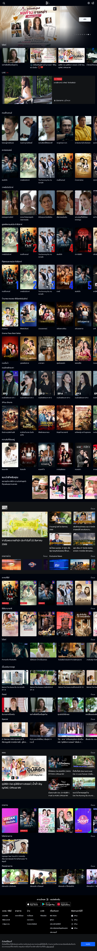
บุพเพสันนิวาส (24, 363)
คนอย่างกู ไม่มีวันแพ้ (26, 143)
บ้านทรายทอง (79, 180)
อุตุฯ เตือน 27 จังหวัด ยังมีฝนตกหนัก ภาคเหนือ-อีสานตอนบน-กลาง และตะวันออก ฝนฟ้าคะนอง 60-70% (83, 549)
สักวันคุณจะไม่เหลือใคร (45, 217)
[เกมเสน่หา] (83, 455)
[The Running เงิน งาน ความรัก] (46, 165)
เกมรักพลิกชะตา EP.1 (8, 398)
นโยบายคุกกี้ (53, 932)
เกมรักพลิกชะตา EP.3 (45, 398)
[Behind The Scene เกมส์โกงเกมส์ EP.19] (71, 677)
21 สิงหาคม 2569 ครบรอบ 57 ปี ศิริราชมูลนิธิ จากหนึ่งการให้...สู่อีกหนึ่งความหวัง (15, 741)
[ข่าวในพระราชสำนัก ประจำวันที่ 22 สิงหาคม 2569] (25, 524)
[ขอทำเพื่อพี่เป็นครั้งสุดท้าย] (15, 55)
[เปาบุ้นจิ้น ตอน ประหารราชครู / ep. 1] (46, 624)
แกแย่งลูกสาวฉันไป (7, 217)
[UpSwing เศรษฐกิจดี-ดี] (79, 564)
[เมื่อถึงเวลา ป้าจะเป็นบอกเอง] (43, 650)
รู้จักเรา (52, 920)
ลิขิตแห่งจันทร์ (24, 329)
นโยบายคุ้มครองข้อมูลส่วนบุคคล (59, 928)
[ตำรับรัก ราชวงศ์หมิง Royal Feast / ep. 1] (83, 624)
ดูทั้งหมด (67, 100)
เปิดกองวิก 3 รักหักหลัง (9, 886)
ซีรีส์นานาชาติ (6, 920)
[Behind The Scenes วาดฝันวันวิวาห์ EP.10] (43, 677)
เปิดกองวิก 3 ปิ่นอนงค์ (37, 886)
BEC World (53, 916)
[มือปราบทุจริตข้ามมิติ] (10, 417)
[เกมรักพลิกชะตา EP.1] (10, 383)
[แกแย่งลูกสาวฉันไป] (10, 202)
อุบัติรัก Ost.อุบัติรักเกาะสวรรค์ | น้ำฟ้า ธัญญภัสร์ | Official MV (71, 66)
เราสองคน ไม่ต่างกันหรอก (83, 143)
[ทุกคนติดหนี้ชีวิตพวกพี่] (46, 128)
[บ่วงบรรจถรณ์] (46, 314)
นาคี (94, 329)
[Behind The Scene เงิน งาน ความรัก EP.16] (15, 677)
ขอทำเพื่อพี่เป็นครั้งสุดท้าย (10, 65)
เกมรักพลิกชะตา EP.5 (81, 398)
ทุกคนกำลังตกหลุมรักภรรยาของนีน (26, 218)
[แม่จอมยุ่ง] (75, 487)
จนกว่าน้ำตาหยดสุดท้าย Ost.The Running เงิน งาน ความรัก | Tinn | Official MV (84, 794)
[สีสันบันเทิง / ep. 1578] (10, 820)
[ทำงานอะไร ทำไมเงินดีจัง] (15, 650)
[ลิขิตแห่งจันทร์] (28, 314)
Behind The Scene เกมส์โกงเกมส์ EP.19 (70, 687)
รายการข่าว (30, 920)
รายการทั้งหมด (19, 916)
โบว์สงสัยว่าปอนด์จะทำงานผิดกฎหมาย (70, 660)
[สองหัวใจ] (10, 165)
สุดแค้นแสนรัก (61, 363)
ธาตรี (58, 291)
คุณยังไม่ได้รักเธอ (63, 714)
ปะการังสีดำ (78, 254)
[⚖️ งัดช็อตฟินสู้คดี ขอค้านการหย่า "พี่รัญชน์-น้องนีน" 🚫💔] (43, 55)
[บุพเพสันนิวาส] (28, 348)
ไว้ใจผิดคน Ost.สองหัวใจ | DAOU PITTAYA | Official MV (59, 772)
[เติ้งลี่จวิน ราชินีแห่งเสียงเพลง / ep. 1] (10, 624)
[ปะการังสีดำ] (83, 240)
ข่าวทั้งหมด (30, 916)
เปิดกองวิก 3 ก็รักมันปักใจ (66, 886)
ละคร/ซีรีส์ (5, 916)
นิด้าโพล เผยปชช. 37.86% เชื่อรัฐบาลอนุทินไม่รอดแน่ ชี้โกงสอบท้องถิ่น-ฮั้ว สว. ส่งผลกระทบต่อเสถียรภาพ (60, 549)
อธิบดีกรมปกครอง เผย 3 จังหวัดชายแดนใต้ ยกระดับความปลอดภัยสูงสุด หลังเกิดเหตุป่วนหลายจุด (84, 528)
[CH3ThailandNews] (58, 564)
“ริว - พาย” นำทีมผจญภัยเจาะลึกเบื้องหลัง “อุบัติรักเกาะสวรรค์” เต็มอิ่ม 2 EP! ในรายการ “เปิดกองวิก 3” (70, 741)
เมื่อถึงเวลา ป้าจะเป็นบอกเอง (38, 660)
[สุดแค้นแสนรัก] (65, 348)
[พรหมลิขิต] (83, 348)
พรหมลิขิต (78, 363)
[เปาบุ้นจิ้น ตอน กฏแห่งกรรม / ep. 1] (65, 624)
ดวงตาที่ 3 (41, 469)
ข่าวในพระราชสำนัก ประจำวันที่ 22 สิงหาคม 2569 (22, 542)
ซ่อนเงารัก (5, 469)
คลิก (85, 19)
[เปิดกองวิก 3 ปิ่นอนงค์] (43, 876)
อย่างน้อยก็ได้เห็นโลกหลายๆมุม (81, 218)
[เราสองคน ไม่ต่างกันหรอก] (83, 128)
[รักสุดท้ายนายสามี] (65, 417)
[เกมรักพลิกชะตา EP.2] (28, 383)
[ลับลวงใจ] (28, 455)
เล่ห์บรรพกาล (79, 329)
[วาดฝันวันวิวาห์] (28, 165)
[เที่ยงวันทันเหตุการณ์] (32, 564)
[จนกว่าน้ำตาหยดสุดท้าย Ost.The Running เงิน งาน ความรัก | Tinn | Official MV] (84, 783)
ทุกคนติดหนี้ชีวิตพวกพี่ (45, 143)
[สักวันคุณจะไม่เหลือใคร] (46, 202)
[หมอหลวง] (10, 314)
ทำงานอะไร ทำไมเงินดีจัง (9, 660)
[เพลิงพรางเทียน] (65, 314)
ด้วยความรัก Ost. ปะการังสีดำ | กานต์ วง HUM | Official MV (58, 794)
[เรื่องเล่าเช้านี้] (11, 564)
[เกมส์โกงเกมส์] (65, 165)
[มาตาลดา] (46, 348)
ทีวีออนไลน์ (43, 916)
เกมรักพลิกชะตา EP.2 (26, 398)
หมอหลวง (5, 329)
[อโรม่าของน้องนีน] (65, 202)
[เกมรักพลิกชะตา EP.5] (83, 383)
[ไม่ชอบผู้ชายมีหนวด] (10, 128)
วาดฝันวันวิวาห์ (24, 180)
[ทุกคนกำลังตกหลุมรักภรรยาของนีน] (28, 202)
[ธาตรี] (65, 277)
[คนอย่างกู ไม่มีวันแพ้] (28, 128)
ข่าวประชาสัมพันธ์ (32, 924)
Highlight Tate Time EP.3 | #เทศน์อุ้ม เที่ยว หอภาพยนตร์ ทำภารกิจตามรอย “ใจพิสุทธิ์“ (14, 859)
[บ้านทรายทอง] (83, 165)
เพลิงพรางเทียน (61, 329)
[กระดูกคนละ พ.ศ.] (65, 128)
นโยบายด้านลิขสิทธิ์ (55, 924)
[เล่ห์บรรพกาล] (83, 314)
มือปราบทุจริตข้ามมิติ (8, 432)
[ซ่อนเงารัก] (10, 455)
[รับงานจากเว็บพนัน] (15, 705)
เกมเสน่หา (78, 469)
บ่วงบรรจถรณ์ (42, 329)
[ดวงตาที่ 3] (46, 455)
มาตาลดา (41, 363)
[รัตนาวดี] (40, 487)
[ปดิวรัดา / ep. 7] (83, 593)
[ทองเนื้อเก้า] (10, 348)
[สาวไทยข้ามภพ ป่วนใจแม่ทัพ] (28, 417)
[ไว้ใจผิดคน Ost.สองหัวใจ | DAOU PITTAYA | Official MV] (59, 762)
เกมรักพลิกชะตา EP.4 (63, 398)
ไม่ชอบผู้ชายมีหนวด (8, 143)
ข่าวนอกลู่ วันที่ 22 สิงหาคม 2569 (58, 528)
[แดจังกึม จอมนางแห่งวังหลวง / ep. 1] (28, 624)
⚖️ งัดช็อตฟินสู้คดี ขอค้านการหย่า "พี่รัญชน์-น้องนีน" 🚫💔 (43, 66)
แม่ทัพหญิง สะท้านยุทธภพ (83, 432)
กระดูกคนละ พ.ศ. (62, 143)
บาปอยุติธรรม (61, 469)
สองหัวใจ (4, 180)
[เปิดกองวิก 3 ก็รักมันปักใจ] (71, 876)
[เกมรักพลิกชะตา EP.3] (46, 383)
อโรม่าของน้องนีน (62, 217)
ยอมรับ (88, 944)
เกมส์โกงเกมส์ (61, 180)
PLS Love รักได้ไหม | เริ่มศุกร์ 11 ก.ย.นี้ (41, 741)
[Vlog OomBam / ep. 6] (46, 820)
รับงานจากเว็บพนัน (8, 714)
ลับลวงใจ (23, 469)
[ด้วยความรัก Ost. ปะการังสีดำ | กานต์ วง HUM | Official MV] (59, 783)
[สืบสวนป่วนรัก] (57, 487)
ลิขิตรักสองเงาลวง (43, 432)
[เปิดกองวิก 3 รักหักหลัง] (15, 876)
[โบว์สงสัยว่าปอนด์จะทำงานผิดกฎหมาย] (71, 650)
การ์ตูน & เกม (6, 924)
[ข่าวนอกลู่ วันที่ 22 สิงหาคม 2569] (60, 518)
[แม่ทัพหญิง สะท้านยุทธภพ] (83, 417)
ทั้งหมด (93, 509)
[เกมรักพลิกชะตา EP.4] (65, 383)
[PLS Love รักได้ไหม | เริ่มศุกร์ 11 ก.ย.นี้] (43, 729)
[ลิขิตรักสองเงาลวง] (46, 417)
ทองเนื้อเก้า (5, 363)
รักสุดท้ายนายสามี (62, 432)
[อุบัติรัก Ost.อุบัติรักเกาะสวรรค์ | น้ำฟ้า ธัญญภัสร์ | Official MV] (71, 55)
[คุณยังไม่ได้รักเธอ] (71, 705)
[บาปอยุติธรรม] (65, 455)
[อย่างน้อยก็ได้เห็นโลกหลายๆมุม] (83, 202)
